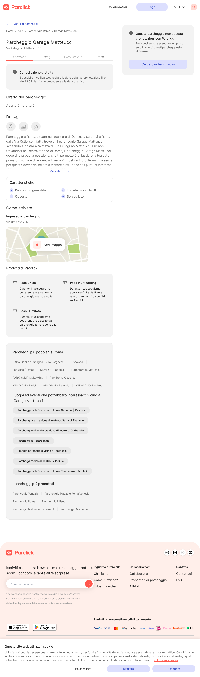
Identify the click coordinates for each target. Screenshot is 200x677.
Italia (21, 30)
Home (10, 30)
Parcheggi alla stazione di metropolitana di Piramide (50, 420)
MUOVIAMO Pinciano (89, 385)
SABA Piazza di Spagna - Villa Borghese (38, 362)
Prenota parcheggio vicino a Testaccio (42, 450)
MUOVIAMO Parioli (25, 385)
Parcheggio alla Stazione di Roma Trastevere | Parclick (52, 471)
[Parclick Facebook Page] (183, 552)
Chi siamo (101, 574)
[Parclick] (17, 7)
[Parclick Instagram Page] (167, 552)
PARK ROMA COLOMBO (28, 377)
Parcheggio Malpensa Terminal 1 (34, 509)
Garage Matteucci (65, 30)
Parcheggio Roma (39, 30)
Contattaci (184, 574)
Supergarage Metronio (85, 369)
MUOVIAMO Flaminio (56, 385)
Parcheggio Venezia (26, 493)
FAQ (179, 580)
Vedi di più (57, 171)
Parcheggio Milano (54, 501)
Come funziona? (106, 580)
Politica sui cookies (166, 660)
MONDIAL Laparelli (52, 369)
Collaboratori (139, 574)
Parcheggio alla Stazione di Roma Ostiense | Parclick (51, 410)
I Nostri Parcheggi (107, 586)
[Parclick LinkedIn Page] (175, 552)
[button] (95, 190)
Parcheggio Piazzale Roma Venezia (67, 493)
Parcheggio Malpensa (74, 509)
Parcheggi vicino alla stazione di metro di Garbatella (50, 430)
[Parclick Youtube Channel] (191, 552)
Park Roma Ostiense (63, 377)
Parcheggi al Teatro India (33, 440)
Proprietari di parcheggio (148, 580)
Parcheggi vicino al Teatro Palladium (40, 461)
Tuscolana (77, 362)
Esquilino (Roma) (24, 369)
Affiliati (135, 586)
